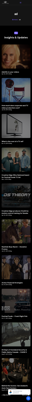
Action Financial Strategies (12, 283)
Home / (16, 19)
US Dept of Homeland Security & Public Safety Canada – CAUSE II (14, 351)
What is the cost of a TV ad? (12, 141)
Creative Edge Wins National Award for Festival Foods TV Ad (15, 176)
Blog (10, 74)
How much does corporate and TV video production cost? (15, 106)
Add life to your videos (10, 72)
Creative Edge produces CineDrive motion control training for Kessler (15, 212)
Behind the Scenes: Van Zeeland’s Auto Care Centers (15, 387)
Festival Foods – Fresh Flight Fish (14, 316)
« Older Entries (6, 395)
